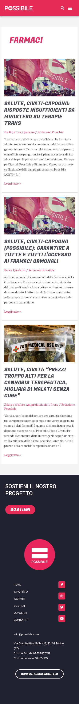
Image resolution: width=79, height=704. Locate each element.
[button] (62, 8)
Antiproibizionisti (37, 404)
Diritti (8, 132)
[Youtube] (61, 618)
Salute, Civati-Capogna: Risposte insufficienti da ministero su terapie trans (39, 113)
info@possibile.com (26, 634)
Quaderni (28, 132)
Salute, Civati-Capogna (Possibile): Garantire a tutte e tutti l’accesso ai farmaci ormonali (37, 251)
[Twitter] (61, 607)
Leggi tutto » (12, 183)
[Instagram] (61, 596)
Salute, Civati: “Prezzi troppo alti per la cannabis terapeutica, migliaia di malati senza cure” (37, 382)
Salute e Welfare (14, 404)
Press (17, 132)
